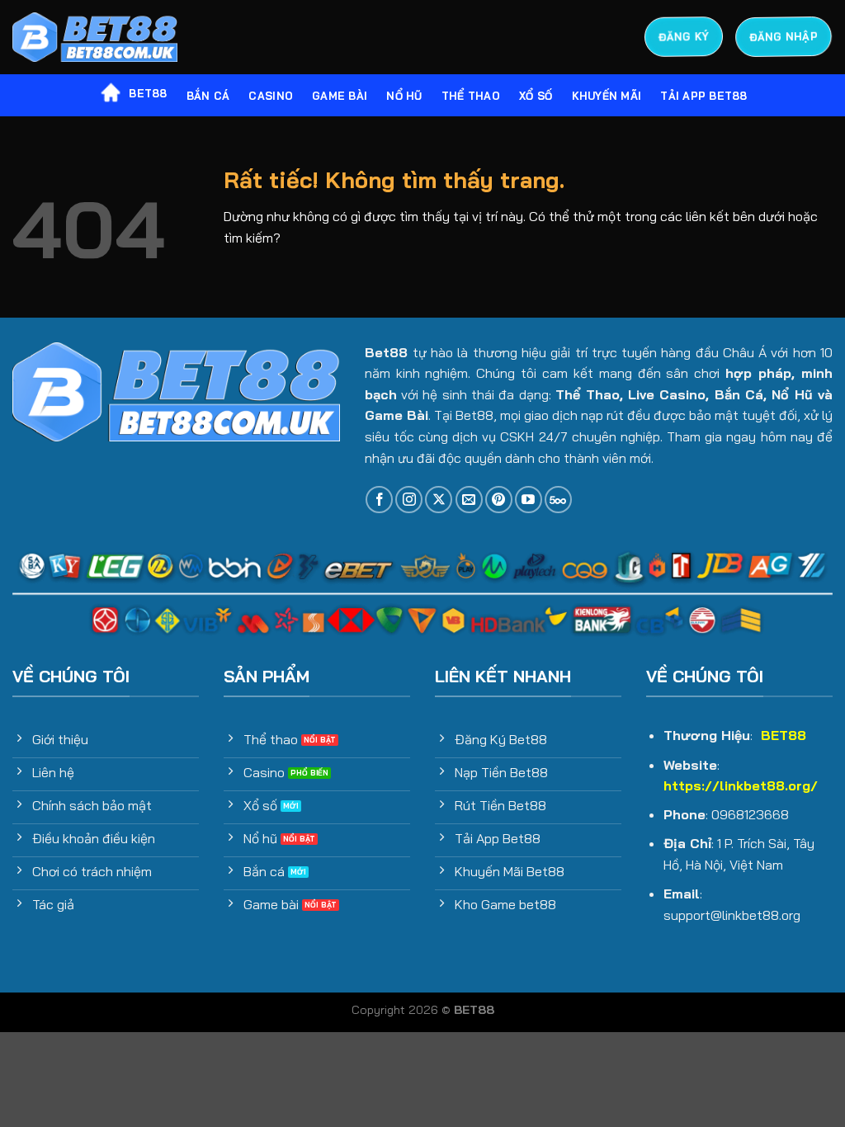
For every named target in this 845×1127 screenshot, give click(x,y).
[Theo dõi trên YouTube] (528, 499)
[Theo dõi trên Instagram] (408, 499)
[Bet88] (94, 37)
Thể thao (470, 95)
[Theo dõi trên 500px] (558, 499)
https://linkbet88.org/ (740, 785)
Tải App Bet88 (703, 95)
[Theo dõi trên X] (438, 499)
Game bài (339, 95)
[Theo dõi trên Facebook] (379, 499)
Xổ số (535, 95)
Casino (270, 95)
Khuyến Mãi (607, 95)
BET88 (148, 93)
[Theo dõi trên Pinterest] (498, 499)
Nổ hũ (404, 95)
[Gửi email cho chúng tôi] (469, 499)
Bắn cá (208, 95)
